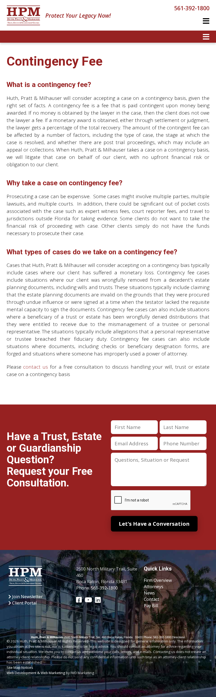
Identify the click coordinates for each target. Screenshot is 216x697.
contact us (35, 366)
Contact (151, 599)
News (149, 593)
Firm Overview (158, 580)
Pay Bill (151, 605)
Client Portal (24, 603)
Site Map (14, 667)
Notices (27, 667)
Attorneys (153, 586)
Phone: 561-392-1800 (157, 637)
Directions (178, 637)
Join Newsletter (27, 596)
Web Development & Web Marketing (36, 672)
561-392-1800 (191, 8)
